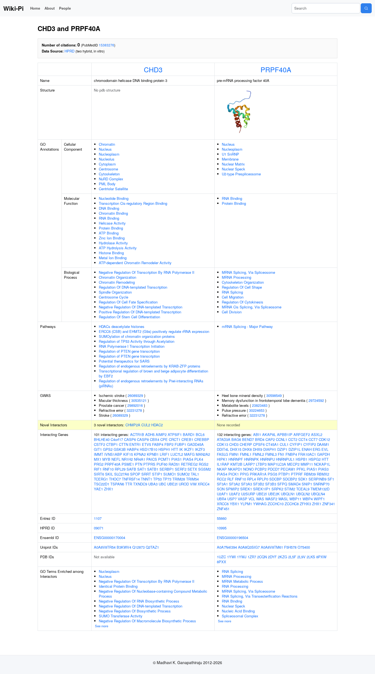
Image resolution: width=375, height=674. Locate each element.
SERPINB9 (317, 479)
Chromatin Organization (117, 277)
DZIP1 (282, 449)
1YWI (231, 556)
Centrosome (108, 169)
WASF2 (271, 498)
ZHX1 (108, 488)
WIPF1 (319, 498)
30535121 (139, 400)
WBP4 (308, 498)
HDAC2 (157, 424)
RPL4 (251, 479)
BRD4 (259, 439)
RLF (230, 479)
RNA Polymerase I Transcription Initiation (131, 346)
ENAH (307, 449)
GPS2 (108, 449)
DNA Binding (109, 208)
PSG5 (272, 474)
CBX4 (154, 439)
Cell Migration (233, 297)
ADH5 (150, 434)
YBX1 (234, 503)
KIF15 (128, 454)
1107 (98, 518)
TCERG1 (101, 479)
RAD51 (174, 464)
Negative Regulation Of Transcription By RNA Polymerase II (146, 272)
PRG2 (98, 464)
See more (101, 626)
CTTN (123, 444)
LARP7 (249, 464)
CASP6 (130, 439)
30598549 (274, 395)
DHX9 (257, 449)
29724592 (316, 400)
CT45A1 (272, 444)
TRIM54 (192, 479)
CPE (164, 439)
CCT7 (313, 439)
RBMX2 (323, 474)
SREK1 (246, 488)
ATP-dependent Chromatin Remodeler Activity (135, 262)
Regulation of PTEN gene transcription (129, 351)
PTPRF (297, 474)
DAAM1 (323, 444)
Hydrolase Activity (113, 242)
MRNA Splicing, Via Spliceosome (248, 272)
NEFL (116, 459)
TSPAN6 (117, 484)
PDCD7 (273, 469)
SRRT (146, 474)
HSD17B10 (148, 449)
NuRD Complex (111, 178)
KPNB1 (153, 454)
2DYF (272, 556)
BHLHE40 (102, 439)
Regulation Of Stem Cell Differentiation (129, 316)
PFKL (301, 469)
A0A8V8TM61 (272, 547)
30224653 (256, 410)
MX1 (97, 459)
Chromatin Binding (113, 213)
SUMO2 (183, 474)
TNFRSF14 (131, 479)
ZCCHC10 (276, 503)
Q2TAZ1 (152, 547)
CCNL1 (281, 439)
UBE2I (172, 484)
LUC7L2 (176, 454)
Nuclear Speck (233, 169)
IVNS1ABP (113, 454)
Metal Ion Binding (113, 257)
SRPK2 (277, 488)
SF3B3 (270, 484)
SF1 (331, 479)
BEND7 (248, 439)
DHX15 (235, 449)
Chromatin (107, 144)
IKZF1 (189, 449)
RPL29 (120, 469)
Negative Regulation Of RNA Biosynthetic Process (139, 601)
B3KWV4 (124, 547)
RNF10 (108, 469)
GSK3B (120, 449)
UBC (162, 484)
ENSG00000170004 (109, 537)
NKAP (222, 469)
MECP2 (293, 464)
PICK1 (233, 474)
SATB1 (152, 469)
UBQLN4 (318, 493)
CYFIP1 (296, 444)
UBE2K (274, 493)
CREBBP (201, 439)
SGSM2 (204, 469)
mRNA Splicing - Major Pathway (247, 326)
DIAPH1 (269, 449)
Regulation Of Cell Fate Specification (128, 302)
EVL (324, 449)
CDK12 (324, 439)
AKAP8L (269, 434)
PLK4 (198, 459)
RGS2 (203, 464)
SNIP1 (307, 484)
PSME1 (128, 464)
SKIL (109, 474)
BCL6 (200, 434)
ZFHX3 (305, 503)
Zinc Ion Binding (112, 238)
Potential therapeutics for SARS (124, 361)
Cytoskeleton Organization (243, 282)
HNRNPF (235, 459)
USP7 (232, 498)
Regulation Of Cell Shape (242, 287)
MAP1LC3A (277, 464)
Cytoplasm (107, 164)
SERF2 (180, 469)
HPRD (69, 51)
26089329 (135, 395)
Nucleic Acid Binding (238, 611)
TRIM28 (178, 479)
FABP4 (157, 444)
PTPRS (149, 464)
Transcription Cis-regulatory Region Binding (133, 203)
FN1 (281, 454)
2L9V (301, 556)
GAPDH (323, 454)
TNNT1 (146, 479)
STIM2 (289, 488)
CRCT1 (174, 439)
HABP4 (133, 449)
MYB (106, 459)
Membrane (230, 159)
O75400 (304, 547)
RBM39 (310, 474)
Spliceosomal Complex (240, 615)
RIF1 (98, 469)
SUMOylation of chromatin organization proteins (137, 336)
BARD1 (189, 434)
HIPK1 (222, 459)
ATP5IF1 (175, 434)
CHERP (246, 444)
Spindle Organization (115, 292)
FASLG (222, 454)
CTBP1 (112, 444)
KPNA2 (140, 454)
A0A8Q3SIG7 (249, 547)
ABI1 (257, 434)
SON (221, 488)
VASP (242, 498)
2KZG (282, 556)
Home (35, 8)
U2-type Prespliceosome (241, 173)
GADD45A (195, 444)
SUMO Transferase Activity (120, 615)
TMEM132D (319, 488)
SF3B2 (258, 484)
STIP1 (157, 474)
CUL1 (284, 444)
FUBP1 (180, 444)
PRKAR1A (258, 474)
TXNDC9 (140, 484)
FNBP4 (291, 454)
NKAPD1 (235, 469)
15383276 (106, 45)
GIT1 (98, 449)
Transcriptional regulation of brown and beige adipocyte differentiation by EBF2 (153, 373)
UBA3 (153, 484)
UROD (184, 484)
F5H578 (290, 547)
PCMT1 (164, 459)
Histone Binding (111, 252)
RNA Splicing (232, 292)
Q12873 (138, 547)
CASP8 (143, 439)
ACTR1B (137, 434)
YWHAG (260, 503)
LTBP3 (261, 464)
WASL (283, 498)
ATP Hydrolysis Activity (118, 247)
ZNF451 (223, 508)
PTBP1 (284, 474)
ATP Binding (109, 233)
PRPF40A (276, 69)
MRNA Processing (236, 277)
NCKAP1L (322, 464)
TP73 (167, 479)
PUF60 (161, 464)
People (65, 8)
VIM (193, 484)
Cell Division (232, 311)
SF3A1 (222, 484)
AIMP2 (161, 434)
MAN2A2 (203, 454)
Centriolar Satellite (113, 188)
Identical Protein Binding (118, 586)
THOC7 (115, 479)
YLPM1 (246, 503)
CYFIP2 (309, 444)
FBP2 (168, 444)
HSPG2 (315, 459)
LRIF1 (164, 454)
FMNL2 (258, 454)
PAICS (151, 459)
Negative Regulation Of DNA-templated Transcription (140, 307)
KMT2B (236, 464)
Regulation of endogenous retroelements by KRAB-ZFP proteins (149, 366)
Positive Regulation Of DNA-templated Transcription (140, 311)
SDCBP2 (290, 479)
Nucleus (105, 149)
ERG (316, 449)
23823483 (259, 405)
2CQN (262, 556)
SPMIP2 (232, 488)
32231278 (134, 410)
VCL (251, 498)
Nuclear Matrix (233, 164)
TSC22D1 (101, 484)
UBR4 (221, 498)
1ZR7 (252, 556)
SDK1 (302, 479)
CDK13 (222, 444)
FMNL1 (245, 454)
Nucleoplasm (109, 154)
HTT (174, 449)
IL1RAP (223, 464)
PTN (138, 464)
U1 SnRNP (230, 154)
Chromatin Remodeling (117, 282)
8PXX (221, 561)
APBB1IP (284, 434)
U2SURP (248, 493)
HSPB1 (301, 459)
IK (181, 449)
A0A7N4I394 (227, 547)
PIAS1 (176, 459)
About (49, 8)
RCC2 (221, 479)
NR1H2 (127, 459)
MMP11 (307, 464)
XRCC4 (203, 484)
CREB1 (187, 439)
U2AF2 (234, 493)
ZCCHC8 (292, 503)
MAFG (189, 454)
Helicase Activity (112, 223)
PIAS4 (188, 459)
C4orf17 (117, 439)
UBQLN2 (303, 493)
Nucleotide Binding (113, 198)
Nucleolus (106, 159)
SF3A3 (246, 484)
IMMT (98, 454)
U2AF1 (222, 493)
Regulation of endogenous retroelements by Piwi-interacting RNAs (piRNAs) (151, 383)
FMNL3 (271, 454)
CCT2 (292, 439)
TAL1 (195, 474)
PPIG (244, 474)
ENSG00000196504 (232, 537)
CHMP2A (132, 424)
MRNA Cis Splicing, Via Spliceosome (251, 307)
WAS (260, 498)
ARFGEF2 (301, 434)
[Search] (366, 8)
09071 (98, 528)
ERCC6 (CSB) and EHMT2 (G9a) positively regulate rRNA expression (154, 331)
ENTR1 (135, 444)
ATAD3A (223, 439)
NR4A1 (139, 459)
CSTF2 (99, 444)
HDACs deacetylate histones (121, 326)
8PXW (321, 556)
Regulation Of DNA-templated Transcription (133, 287)
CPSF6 (259, 444)
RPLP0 (262, 479)
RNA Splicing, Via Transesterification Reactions (260, 596)
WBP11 (295, 498)
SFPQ (282, 484)
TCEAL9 (302, 488)
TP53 (157, 479)
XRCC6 (223, 503)
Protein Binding (111, 228)
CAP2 (270, 439)
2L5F (292, 556)
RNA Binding (109, 218)
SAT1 (141, 469)
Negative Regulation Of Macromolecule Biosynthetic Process (147, 620)
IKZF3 (200, 449)
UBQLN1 (288, 493)
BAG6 (236, 439)
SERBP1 (166, 469)
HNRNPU (267, 459)
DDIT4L (223, 449)
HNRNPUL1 (285, 459)
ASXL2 (316, 434)
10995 (221, 528)
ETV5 (146, 444)
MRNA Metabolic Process (242, 581)
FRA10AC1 (307, 454)
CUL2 (145, 424)
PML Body (107, 183)
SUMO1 (169, 474)
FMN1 (234, 454)
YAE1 (98, 488)
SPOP (135, 474)
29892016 (135, 405)
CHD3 (153, 69)
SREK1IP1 (261, 488)
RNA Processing (235, 586)
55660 (221, 518)
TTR (128, 484)
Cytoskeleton (109, 173)
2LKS (311, 556)
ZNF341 (328, 503)
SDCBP (275, 479)
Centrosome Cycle (113, 297)
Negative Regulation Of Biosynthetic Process (135, 611)
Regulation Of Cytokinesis (242, 302)
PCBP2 (261, 469)
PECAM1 (288, 469)
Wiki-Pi (13, 8)
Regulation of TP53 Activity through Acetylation (136, 341)
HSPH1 (164, 449)
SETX (192, 469)
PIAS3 (323, 469)
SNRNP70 (321, 484)
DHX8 (247, 449)
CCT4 (302, 439)
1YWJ (242, 556)
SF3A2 (234, 484)
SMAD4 (294, 484)
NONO (248, 469)
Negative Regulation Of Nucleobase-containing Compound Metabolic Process (153, 594)
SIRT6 (99, 474)
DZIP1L (295, 449)
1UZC (221, 556)
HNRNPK (251, 459)
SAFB (131, 469)
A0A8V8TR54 (105, 547)
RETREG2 (189, 464)
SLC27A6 (121, 474)
